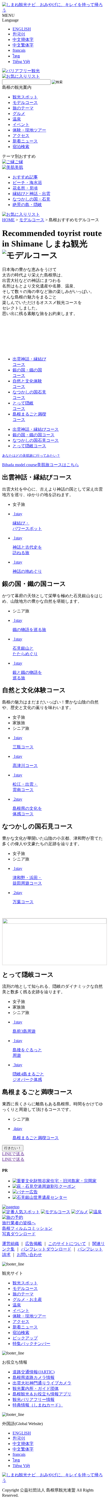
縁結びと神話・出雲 (31, 193)
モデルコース (25, 102)
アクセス (21, 135)
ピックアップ (25, 1338)
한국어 (19, 34)
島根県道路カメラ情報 (34, 1377)
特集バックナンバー (31, 1343)
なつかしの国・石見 (31, 199)
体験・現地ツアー (29, 130)
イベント (21, 124)
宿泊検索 (21, 146)
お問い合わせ (29, 1254)
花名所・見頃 (25, 188)
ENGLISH (22, 29)
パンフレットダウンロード (46, 1249)
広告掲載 (33, 1243)
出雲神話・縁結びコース (36, 429)
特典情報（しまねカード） (38, 1405)
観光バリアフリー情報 (34, 1399)
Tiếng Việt (21, 61)
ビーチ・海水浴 (27, 182)
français (19, 50)
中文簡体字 (23, 39)
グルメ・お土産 (27, 1299)
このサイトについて (67, 1243)
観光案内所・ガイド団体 (36, 1388)
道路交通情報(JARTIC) (34, 1372)
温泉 (17, 119)
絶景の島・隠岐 (27, 204)
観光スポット (25, 97)
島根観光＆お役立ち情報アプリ (42, 1394)
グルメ (19, 113)
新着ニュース (25, 141)
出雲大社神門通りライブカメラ (42, 1383)
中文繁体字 (23, 45)
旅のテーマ (23, 108)
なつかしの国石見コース (36, 440)
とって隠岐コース (29, 446)
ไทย (16, 56)
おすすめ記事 (25, 177)
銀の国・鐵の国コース (34, 435)
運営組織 (10, 1243)
